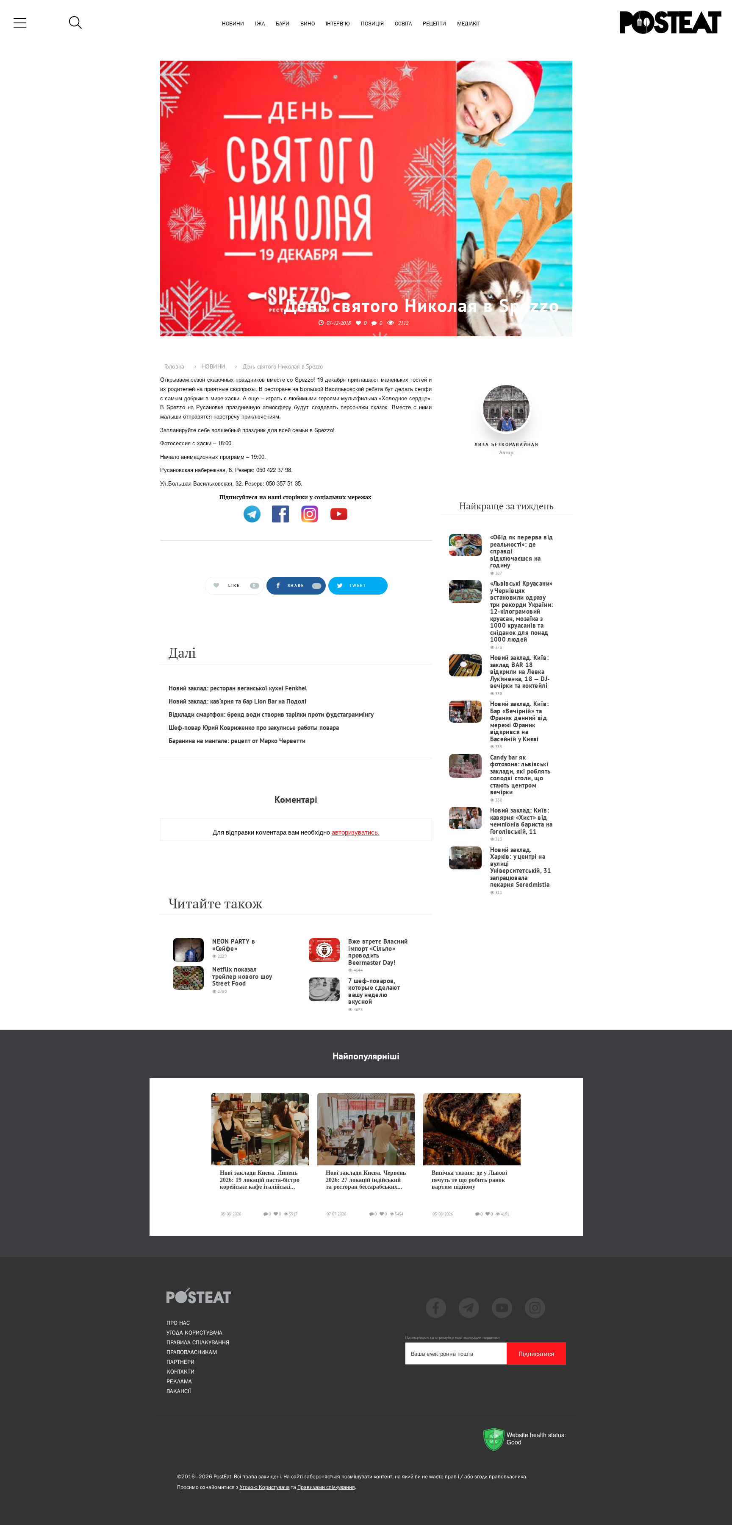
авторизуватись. (356, 831)
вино (307, 24)
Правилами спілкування (326, 1487)
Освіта (403, 24)
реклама (179, 1381)
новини (233, 24)
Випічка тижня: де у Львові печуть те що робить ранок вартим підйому (469, 1180)
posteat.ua (303, 496)
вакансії (178, 1391)
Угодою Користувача (265, 1487)
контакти (180, 1371)
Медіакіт (468, 24)
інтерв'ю (338, 24)
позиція (372, 24)
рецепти (434, 24)
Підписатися (536, 1353)
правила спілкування (197, 1342)
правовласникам (191, 1352)
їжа (260, 24)
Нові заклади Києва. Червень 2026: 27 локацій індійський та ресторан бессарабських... (366, 1180)
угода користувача (194, 1332)
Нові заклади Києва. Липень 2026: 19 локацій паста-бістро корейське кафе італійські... (259, 1180)
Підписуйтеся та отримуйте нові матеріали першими (452, 1337)
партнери (180, 1361)
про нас (178, 1322)
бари (282, 24)
